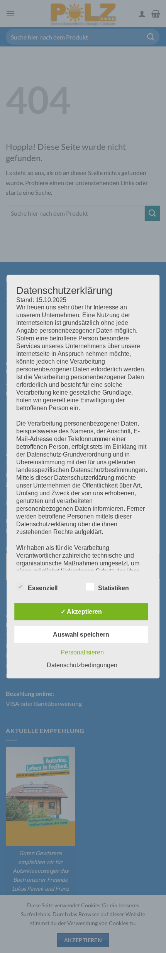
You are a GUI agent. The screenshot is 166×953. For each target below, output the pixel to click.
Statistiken (113, 588)
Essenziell (43, 588)
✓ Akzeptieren (81, 611)
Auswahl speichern (81, 634)
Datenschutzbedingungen (82, 665)
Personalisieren (82, 652)
